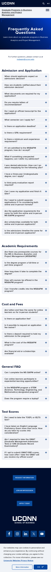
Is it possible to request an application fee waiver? (23, 326)
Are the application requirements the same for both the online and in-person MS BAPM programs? (23, 213)
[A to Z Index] (48, 3)
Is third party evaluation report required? (19, 183)
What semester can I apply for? (20, 120)
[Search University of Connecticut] (43, 3)
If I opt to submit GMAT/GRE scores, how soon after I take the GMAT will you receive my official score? (22, 454)
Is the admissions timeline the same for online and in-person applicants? (24, 231)
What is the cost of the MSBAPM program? (20, 343)
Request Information (24, 478)
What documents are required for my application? (22, 95)
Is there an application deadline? (20, 126)
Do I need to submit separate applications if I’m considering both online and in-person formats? (21, 202)
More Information (22, 567)
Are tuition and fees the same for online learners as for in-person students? (24, 311)
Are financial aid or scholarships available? (20, 352)
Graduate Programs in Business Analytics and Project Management (17, 12)
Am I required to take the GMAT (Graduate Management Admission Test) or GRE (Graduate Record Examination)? (21, 442)
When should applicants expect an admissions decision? (21, 77)
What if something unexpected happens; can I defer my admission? (22, 157)
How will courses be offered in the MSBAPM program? (21, 281)
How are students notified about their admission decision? (23, 86)
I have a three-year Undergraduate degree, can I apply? (21, 175)
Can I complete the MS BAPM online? (22, 372)
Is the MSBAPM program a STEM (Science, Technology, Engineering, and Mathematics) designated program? (23, 389)
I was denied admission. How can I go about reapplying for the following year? (24, 166)
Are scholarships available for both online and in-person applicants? (21, 223)
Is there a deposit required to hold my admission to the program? (23, 335)
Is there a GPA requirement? (18, 133)
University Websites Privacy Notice (18, 560)
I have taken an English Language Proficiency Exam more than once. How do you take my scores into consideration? (23, 429)
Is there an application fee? (18, 319)
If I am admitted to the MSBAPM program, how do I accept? (20, 149)
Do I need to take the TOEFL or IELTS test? (22, 418)
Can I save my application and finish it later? (23, 192)
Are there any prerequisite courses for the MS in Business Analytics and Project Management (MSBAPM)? (23, 254)
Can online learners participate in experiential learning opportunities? (21, 380)
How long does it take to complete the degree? (23, 272)
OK (39, 567)
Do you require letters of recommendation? (16, 103)
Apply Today (24, 503)
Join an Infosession (24, 490)
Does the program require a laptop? (22, 398)
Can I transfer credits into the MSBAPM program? (24, 290)
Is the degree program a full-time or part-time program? (22, 264)
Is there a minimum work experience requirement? (22, 140)
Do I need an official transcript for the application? (23, 112)
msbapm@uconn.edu (25, 59)
